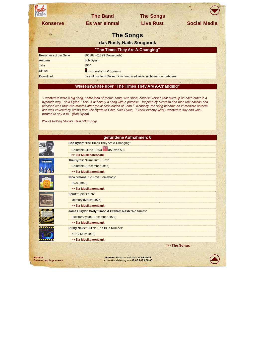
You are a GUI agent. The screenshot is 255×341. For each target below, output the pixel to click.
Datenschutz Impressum (48, 260)
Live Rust (152, 23)
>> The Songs (178, 245)
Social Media (202, 23)
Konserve (53, 23)
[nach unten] (215, 11)
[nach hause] (40, 10)
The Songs (152, 16)
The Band (102, 16)
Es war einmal (103, 23)
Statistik (39, 257)
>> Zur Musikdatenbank (88, 155)
